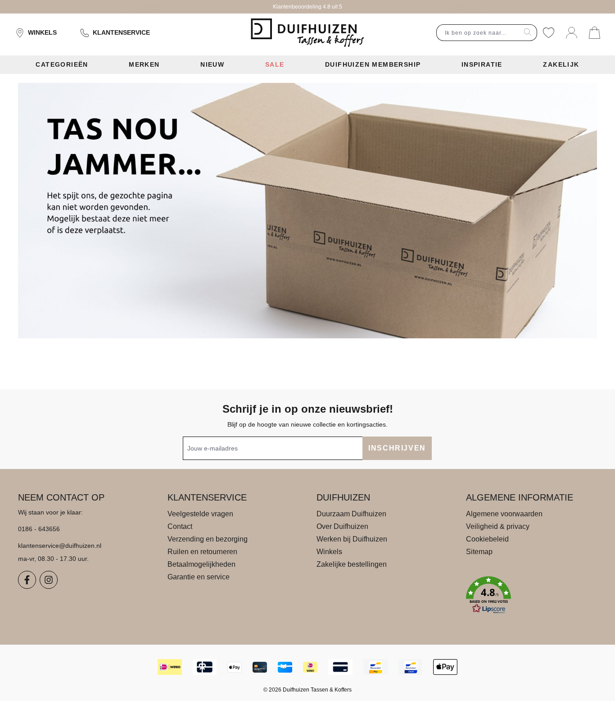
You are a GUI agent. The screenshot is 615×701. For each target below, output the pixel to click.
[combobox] (477, 32)
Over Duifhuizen (342, 526)
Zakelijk (561, 64)
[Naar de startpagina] (307, 32)
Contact (179, 526)
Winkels (42, 32)
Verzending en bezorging (207, 539)
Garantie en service (198, 577)
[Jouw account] (571, 32)
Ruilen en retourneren (202, 551)
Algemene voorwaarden (504, 514)
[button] (531, 595)
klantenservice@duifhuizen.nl (59, 545)
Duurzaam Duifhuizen (351, 514)
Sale (275, 64)
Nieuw (212, 64)
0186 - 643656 (39, 529)
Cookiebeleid (487, 539)
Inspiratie (481, 64)
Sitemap (479, 551)
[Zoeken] (528, 32)
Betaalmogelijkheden (201, 564)
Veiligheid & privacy (497, 526)
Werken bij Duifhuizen (352, 539)
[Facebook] (27, 580)
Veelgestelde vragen (200, 514)
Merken (144, 64)
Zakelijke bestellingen (352, 564)
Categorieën (62, 64)
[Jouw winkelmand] (594, 32)
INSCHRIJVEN (397, 448)
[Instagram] (49, 580)
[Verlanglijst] (548, 32)
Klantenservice (121, 32)
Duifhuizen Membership (373, 64)
